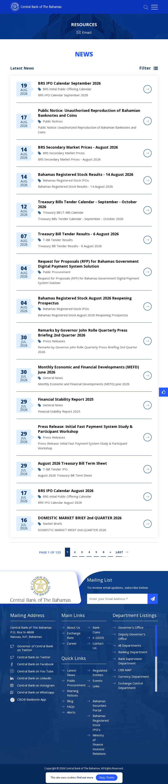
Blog (70, 701)
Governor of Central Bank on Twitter (35, 648)
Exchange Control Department (130, 685)
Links (96, 686)
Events (97, 681)
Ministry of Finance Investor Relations (99, 744)
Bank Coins (96, 629)
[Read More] (147, 89)
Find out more (85, 777)
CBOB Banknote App (31, 699)
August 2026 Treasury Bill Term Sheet (72, 463)
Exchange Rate (74, 635)
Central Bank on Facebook (35, 664)
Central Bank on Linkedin (34, 678)
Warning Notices (72, 693)
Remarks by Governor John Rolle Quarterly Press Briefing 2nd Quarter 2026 (82, 333)
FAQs (71, 706)
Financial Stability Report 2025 (65, 399)
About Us (73, 627)
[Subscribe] (153, 599)
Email (87, 32)
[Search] (146, 7)
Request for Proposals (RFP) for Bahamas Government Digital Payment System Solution (88, 264)
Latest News (71, 672)
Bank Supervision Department (130, 661)
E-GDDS (98, 638)
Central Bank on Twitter (34, 657)
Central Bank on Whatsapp (35, 692)
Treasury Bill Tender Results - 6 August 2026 (78, 233)
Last (119, 552)
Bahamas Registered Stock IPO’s (101, 723)
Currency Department (133, 676)
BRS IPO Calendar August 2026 (65, 490)
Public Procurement (76, 683)
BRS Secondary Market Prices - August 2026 (78, 147)
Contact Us (98, 645)
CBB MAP (125, 670)
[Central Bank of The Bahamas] (35, 10)
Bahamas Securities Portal (99, 705)
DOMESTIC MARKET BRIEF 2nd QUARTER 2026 (79, 517)
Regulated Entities (100, 672)
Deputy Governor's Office (131, 636)
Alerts (71, 712)
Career (72, 643)
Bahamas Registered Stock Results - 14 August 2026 (85, 174)
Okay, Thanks (106, 777)
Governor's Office (130, 627)
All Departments (129, 645)
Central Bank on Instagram (35, 685)
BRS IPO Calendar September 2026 (69, 83)
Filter (145, 68)
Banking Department (132, 652)
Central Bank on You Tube (35, 671)
